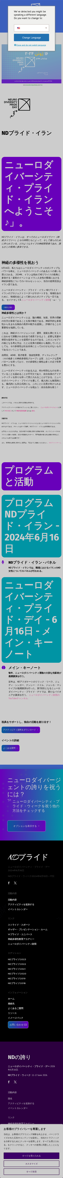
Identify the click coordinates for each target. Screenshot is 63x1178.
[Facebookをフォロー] (8, 883)
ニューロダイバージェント (49, 407)
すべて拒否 (31, 1171)
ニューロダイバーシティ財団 (36, 299)
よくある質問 (9, 748)
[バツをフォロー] (15, 883)
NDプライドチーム (55, 443)
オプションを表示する (25, 826)
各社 (33, 411)
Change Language (31, 37)
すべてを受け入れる (31, 1155)
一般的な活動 (7, 307)
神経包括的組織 (21, 411)
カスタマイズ (31, 1163)
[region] (31, 1151)
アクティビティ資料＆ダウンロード (19, 729)
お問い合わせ (17, 1024)
